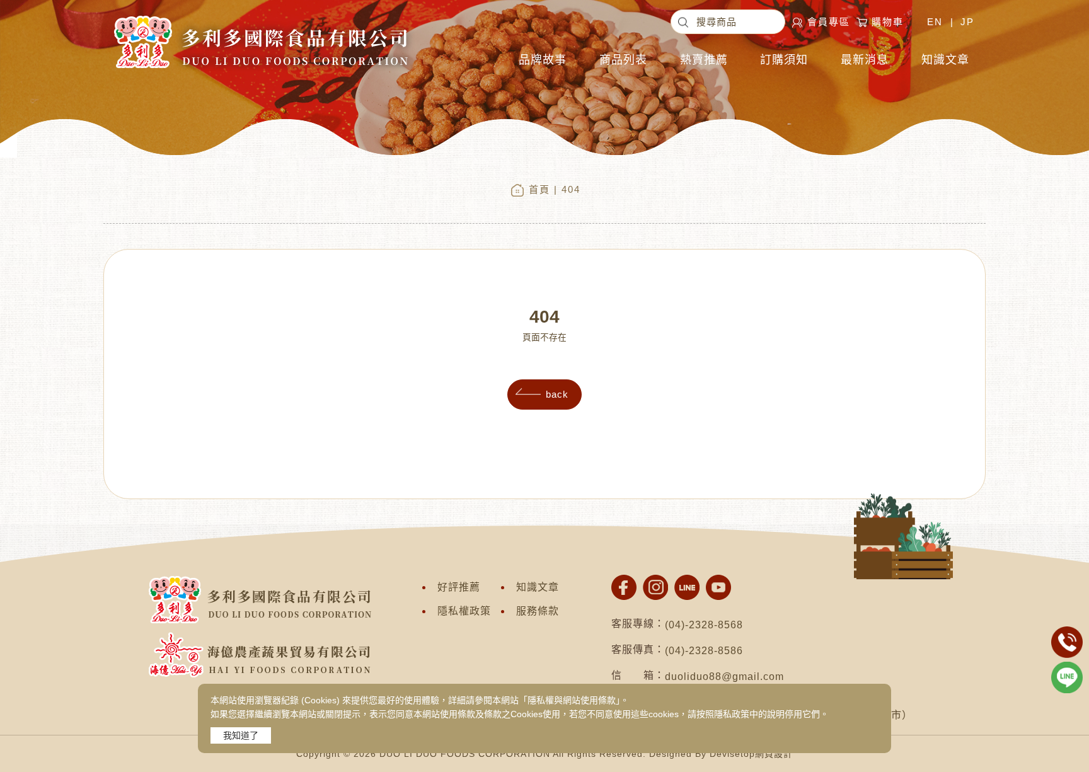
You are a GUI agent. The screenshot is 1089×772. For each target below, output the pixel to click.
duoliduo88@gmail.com (724, 676)
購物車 (888, 21)
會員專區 (828, 21)
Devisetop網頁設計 (751, 754)
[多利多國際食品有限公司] (259, 15)
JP (967, 21)
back (557, 394)
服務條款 (537, 611)
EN (935, 21)
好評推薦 (458, 587)
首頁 (539, 189)
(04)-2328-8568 (704, 624)
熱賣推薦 (704, 60)
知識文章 (945, 60)
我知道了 (240, 735)
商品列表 (623, 60)
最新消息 (865, 60)
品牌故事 (543, 60)
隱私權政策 (464, 611)
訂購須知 (784, 60)
